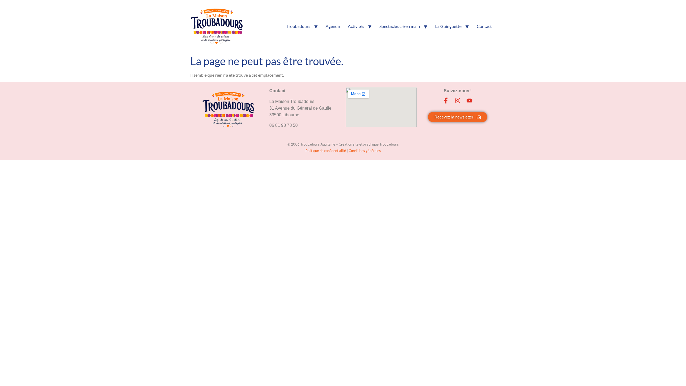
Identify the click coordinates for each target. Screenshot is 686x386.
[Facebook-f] (446, 100)
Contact (484, 26)
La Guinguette (448, 26)
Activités (356, 26)
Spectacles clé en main (399, 26)
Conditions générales (365, 151)
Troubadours (298, 26)
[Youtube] (469, 100)
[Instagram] (458, 100)
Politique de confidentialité (326, 151)
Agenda (333, 26)
